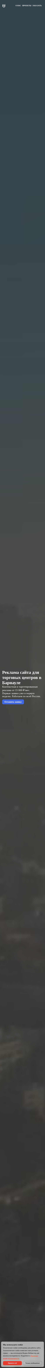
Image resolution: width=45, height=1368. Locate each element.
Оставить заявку (13, 702)
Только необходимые (32, 1363)
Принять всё (12, 1363)
